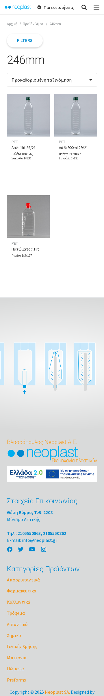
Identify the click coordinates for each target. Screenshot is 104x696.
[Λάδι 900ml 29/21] (75, 115)
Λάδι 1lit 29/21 (24, 147)
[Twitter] (20, 549)
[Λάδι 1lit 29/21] (28, 115)
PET (15, 141)
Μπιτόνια (17, 657)
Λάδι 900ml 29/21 (73, 147)
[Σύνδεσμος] (18, 7)
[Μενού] (96, 7)
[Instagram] (43, 549)
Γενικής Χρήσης (22, 646)
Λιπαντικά (17, 624)
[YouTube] (32, 549)
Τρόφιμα (16, 613)
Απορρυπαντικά (23, 580)
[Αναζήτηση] (84, 7)
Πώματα (15, 668)
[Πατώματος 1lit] (28, 216)
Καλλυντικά (18, 602)
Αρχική (12, 23)
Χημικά (14, 635)
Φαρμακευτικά (21, 591)
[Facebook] (9, 549)
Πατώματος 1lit (25, 249)
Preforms (16, 680)
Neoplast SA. (57, 692)
